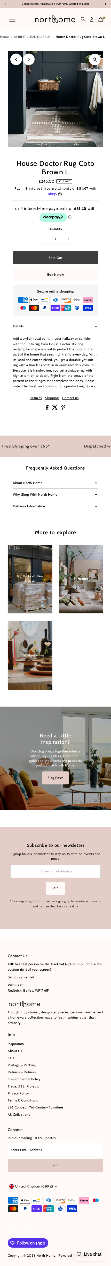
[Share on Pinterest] (63, 409)
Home (4, 37)
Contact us (70, 398)
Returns (36, 398)
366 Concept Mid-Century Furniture (35, 1107)
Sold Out (55, 258)
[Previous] (16, 59)
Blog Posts (55, 778)
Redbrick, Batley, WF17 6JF (28, 990)
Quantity (55, 229)
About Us (15, 1051)
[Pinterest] (23, 1232)
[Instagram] (16, 1232)
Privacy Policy (18, 1093)
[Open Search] (83, 19)
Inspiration (16, 1044)
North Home (46, 1255)
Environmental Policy (24, 1079)
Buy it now (55, 274)
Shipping (52, 398)
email (30, 977)
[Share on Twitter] (55, 409)
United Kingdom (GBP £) (34, 1186)
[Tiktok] (29, 1232)
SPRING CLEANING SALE (32, 37)
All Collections (19, 1114)
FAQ (11, 1058)
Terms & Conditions (23, 1100)
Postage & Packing (22, 1065)
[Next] (29, 59)
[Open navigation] (12, 19)
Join (56, 888)
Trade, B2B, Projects (23, 1086)
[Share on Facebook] (48, 409)
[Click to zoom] (95, 59)
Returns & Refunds (22, 1072)
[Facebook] (10, 1232)
